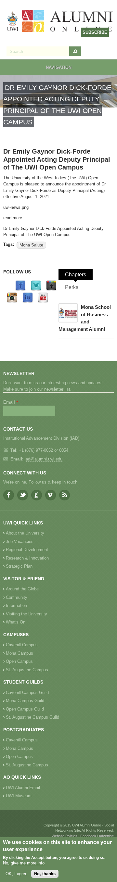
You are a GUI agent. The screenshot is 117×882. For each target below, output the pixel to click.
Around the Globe (22, 588)
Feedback (88, 836)
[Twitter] (36, 289)
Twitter (22, 495)
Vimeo (50, 495)
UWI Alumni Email (23, 787)
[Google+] (51, 289)
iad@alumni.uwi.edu (43, 459)
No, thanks (45, 873)
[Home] (60, 21)
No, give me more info (24, 863)
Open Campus (19, 661)
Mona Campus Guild (25, 700)
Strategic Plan (19, 566)
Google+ (36, 495)
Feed (64, 495)
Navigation (59, 67)
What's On (15, 622)
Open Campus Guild (25, 709)
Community (16, 597)
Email (10, 402)
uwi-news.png (16, 207)
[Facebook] (20, 289)
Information (16, 605)
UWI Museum (19, 795)
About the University (25, 533)
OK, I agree (16, 873)
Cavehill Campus (22, 644)
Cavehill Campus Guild (27, 692)
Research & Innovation (27, 558)
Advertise (106, 836)
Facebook (8, 495)
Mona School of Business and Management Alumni (84, 318)
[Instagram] (12, 301)
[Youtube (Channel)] (43, 301)
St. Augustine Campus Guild (32, 717)
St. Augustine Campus (27, 669)
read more (12, 217)
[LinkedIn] (27, 301)
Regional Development (27, 549)
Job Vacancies (19, 541)
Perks (71, 287)
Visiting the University (26, 613)
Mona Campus (19, 653)
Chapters (75, 274)
